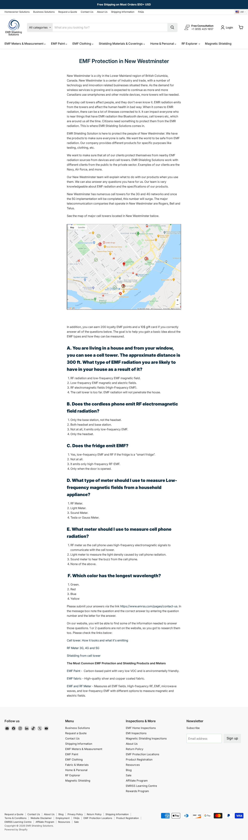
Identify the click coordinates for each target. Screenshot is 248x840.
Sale (128, 775)
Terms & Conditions (16, 818)
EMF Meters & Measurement (24, 43)
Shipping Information (122, 12)
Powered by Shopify (16, 829)
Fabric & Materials (77, 764)
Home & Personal (162, 43)
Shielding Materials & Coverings (121, 43)
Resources (133, 764)
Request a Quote (67, 12)
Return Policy (134, 749)
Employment (63, 818)
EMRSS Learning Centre (141, 786)
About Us (102, 12)
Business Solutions (44, 12)
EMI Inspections (136, 733)
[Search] (172, 27)
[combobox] (240, 12)
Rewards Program (137, 791)
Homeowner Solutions (17, 12)
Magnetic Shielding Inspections (146, 738)
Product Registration (139, 759)
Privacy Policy (75, 814)
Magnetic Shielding (218, 43)
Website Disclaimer (41, 818)
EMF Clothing (82, 43)
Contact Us (87, 12)
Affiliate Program (137, 780)
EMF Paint (58, 43)
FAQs (141, 12)
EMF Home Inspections (141, 728)
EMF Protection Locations (142, 754)
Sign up (232, 738)
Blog (129, 770)
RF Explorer (190, 43)
